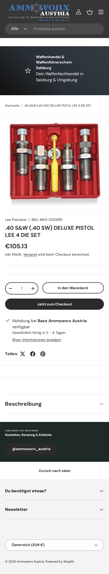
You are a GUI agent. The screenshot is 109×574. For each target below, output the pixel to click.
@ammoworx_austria (31, 449)
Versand (30, 254)
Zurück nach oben (54, 470)
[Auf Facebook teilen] (33, 354)
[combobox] (54, 28)
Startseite (12, 105)
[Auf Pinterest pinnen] (43, 354)
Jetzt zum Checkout (54, 304)
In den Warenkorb (73, 288)
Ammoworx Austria (30, 562)
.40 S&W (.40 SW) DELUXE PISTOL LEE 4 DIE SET (57, 105)
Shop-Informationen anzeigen (36, 339)
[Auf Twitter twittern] (22, 354)
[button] (89, 12)
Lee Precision (16, 219)
